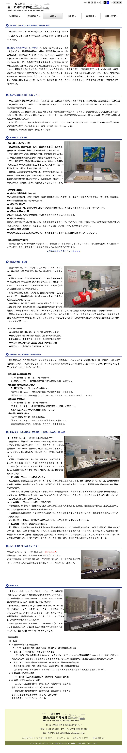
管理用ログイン (99, 738)
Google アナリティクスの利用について (37, 738)
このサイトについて (81, 738)
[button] (14, 16)
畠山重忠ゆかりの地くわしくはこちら (63, 250)
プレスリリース (63, 738)
